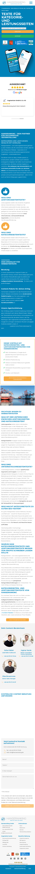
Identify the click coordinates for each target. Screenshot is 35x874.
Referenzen (22, 827)
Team (21, 825)
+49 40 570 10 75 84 (10, 656)
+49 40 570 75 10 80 (27, 656)
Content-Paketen (7, 612)
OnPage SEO (5, 840)
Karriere (21, 829)
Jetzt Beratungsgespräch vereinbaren (17, 378)
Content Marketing (7, 846)
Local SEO (4, 844)
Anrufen (18, 31)
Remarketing (23, 842)
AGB (30, 868)
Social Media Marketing (25, 846)
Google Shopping (24, 844)
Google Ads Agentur (24, 838)
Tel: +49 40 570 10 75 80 (14, 750)
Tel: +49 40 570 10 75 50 (7, 829)
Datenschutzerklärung (19, 868)
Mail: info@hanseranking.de (15, 752)
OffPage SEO (5, 842)
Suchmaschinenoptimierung (9, 838)
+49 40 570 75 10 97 (10, 682)
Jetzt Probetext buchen (17, 619)
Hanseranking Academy (25, 831)
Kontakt (17, 36)
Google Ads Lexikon (24, 848)
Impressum (8, 868)
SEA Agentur (23, 840)
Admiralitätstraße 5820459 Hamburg (7, 826)
